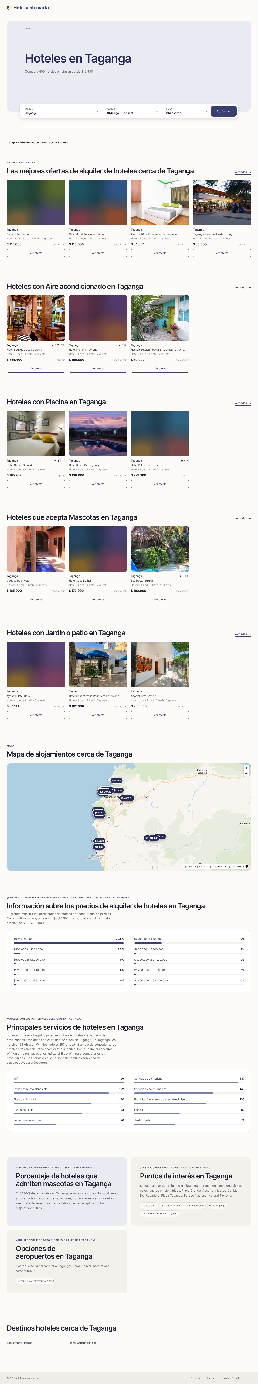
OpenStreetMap (236, 866)
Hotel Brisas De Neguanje (84, 465)
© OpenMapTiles (207, 866)
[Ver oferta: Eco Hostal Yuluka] (160, 549)
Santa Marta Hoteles (19, 1342)
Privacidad (196, 1378)
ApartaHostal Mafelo (143, 696)
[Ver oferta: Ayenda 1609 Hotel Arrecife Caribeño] (160, 202)
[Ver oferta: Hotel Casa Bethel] (98, 549)
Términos (211, 1378)
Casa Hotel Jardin (18, 234)
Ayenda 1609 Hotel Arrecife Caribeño (154, 234)
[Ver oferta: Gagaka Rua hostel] (36, 549)
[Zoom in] (246, 768)
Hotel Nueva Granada (20, 465)
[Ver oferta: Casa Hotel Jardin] (36, 202)
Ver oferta (36, 253)
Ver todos (243, 171)
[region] (129, 817)
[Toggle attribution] (247, 866)
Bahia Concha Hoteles (83, 1342)
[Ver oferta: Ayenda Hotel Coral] (36, 664)
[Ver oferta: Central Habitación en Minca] (98, 202)
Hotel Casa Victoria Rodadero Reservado (94, 696)
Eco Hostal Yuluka (142, 580)
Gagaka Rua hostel (18, 580)
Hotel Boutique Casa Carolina (25, 349)
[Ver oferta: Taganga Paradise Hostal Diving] (222, 202)
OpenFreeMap (191, 866)
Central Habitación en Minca (86, 234)
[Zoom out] (246, 773)
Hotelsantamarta (31, 7)
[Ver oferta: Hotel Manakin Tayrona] (98, 318)
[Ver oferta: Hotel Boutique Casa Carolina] (36, 318)
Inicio (28, 28)
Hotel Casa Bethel (80, 580)
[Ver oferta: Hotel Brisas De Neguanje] (98, 433)
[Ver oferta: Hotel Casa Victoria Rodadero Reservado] (98, 664)
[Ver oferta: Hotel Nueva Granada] (36, 433)
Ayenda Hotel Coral (18, 696)
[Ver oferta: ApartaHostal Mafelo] (160, 664)
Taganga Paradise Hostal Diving (213, 234)
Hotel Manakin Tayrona (83, 349)
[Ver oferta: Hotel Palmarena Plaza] (160, 433)
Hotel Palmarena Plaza (145, 465)
